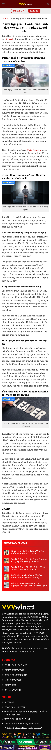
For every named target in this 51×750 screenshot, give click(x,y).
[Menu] (3, 4)
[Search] (48, 4)
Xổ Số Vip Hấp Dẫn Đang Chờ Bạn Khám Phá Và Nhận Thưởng (27, 576)
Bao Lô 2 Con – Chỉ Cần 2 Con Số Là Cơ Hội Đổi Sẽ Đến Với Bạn (28, 568)
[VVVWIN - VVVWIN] (25, 4)
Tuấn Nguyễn (34, 150)
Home (5, 18)
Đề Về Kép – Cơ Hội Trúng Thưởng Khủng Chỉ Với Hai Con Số (27, 552)
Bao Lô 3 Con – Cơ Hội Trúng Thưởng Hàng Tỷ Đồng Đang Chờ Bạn (29, 560)
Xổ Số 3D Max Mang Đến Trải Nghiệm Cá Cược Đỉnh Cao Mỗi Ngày (29, 584)
